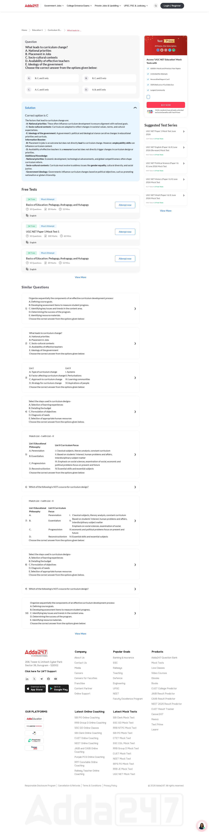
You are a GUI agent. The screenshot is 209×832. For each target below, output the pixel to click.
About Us (79, 657)
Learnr (155, 729)
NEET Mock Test (122, 758)
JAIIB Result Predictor (163, 693)
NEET (116, 693)
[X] (34, 679)
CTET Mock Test (122, 738)
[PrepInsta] (34, 740)
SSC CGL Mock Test (124, 743)
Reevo (155, 719)
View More (80, 277)
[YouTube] (55, 679)
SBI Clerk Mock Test (123, 717)
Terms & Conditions (92, 785)
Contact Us (81, 662)
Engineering (119, 683)
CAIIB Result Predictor (163, 698)
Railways (117, 667)
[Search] (156, 5)
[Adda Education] (34, 719)
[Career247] (34, 748)
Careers (79, 673)
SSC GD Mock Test (123, 722)
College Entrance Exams (78, 5)
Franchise (80, 683)
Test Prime (157, 724)
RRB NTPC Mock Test (124, 727)
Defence (117, 678)
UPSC (116, 688)
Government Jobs (52, 5)
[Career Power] (34, 726)
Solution (30, 107)
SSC (115, 662)
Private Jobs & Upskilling (107, 5)
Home (24, 30)
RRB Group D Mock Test (126, 748)
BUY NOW (166, 105)
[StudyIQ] (34, 733)
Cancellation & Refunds (69, 785)
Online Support (82, 693)
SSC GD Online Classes (87, 727)
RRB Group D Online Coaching (90, 722)
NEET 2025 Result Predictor (166, 703)
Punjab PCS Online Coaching (89, 756)
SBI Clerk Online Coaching (88, 733)
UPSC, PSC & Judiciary (134, 5)
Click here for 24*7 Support (40, 671)
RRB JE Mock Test (123, 768)
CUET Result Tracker (162, 709)
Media (78, 667)
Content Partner (83, 688)
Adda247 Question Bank (164, 657)
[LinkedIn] (27, 679)
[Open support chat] (202, 826)
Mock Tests (157, 662)
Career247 (157, 714)
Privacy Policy (110, 785)
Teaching (118, 673)
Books (154, 683)
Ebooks (155, 678)
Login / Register (172, 5)
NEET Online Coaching (86, 743)
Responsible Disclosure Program (40, 785)
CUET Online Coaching (86, 738)
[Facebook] (48, 679)
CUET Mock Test (122, 753)
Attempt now (125, 205)
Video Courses (159, 673)
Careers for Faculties (86, 678)
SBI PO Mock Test (122, 733)
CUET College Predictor (164, 688)
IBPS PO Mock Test (123, 763)
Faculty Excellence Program (128, 698)
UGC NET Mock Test (124, 774)
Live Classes (158, 667)
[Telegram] (41, 679)
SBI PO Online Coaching (87, 717)
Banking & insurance (123, 657)
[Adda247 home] (32, 5)
